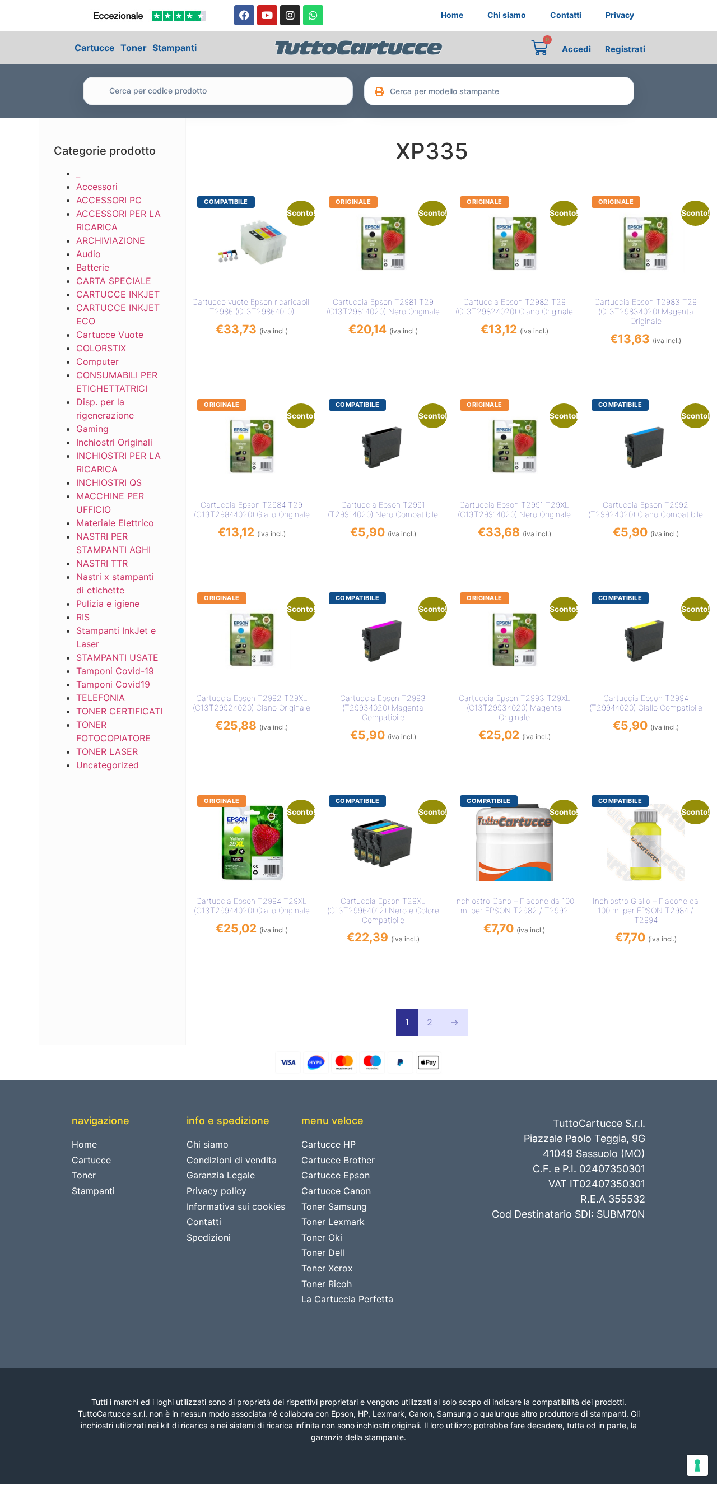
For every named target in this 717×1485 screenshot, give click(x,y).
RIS (83, 617)
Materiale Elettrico (115, 522)
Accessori (97, 186)
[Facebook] (244, 15)
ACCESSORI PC (109, 200)
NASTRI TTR (102, 563)
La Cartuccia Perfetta (347, 1299)
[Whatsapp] (313, 15)
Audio (88, 253)
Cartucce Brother (338, 1160)
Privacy (620, 15)
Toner (133, 47)
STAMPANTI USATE (117, 657)
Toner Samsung (334, 1206)
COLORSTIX (101, 348)
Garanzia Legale (221, 1175)
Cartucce (95, 47)
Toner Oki (321, 1237)
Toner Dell (322, 1252)
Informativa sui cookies (236, 1206)
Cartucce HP (328, 1144)
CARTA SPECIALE (113, 280)
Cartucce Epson (335, 1175)
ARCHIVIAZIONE (110, 240)
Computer (97, 361)
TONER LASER (107, 751)
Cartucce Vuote (109, 334)
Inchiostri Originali (114, 442)
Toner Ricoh (326, 1283)
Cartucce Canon (336, 1190)
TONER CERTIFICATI (119, 711)
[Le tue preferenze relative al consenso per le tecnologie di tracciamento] (697, 1465)
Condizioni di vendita (232, 1160)
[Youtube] (267, 15)
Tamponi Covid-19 (115, 670)
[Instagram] (290, 15)
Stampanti (174, 47)
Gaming (92, 428)
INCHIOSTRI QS (109, 482)
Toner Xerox (327, 1268)
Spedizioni (209, 1237)
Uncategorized (107, 765)
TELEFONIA (100, 697)
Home (452, 15)
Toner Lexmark (333, 1221)
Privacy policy (216, 1190)
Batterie (92, 267)
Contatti (565, 15)
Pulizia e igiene (107, 603)
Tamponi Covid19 (113, 684)
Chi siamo (506, 15)
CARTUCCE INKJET (118, 294)
